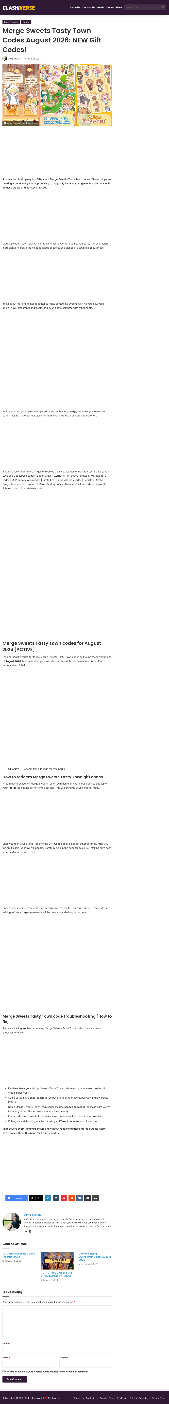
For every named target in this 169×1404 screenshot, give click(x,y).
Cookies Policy (107, 1398)
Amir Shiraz (14, 58)
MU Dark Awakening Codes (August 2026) (18, 1255)
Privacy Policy (159, 1398)
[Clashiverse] (18, 7)
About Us (75, 7)
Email (6, 1357)
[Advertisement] (57, 154)
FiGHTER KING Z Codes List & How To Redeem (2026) (56, 1274)
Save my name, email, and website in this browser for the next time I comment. (46, 1371)
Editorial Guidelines (140, 1398)
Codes (110, 7)
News (119, 7)
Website (63, 1357)
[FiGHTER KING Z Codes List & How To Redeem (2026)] (57, 1261)
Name (6, 1343)
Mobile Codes (11, 22)
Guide (100, 7)
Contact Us (89, 7)
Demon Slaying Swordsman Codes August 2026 (95, 1257)
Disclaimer (122, 1398)
